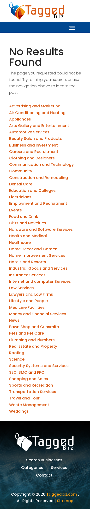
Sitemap (65, 501)
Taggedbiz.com (61, 494)
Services (59, 468)
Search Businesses (44, 460)
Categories (32, 468)
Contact (44, 476)
